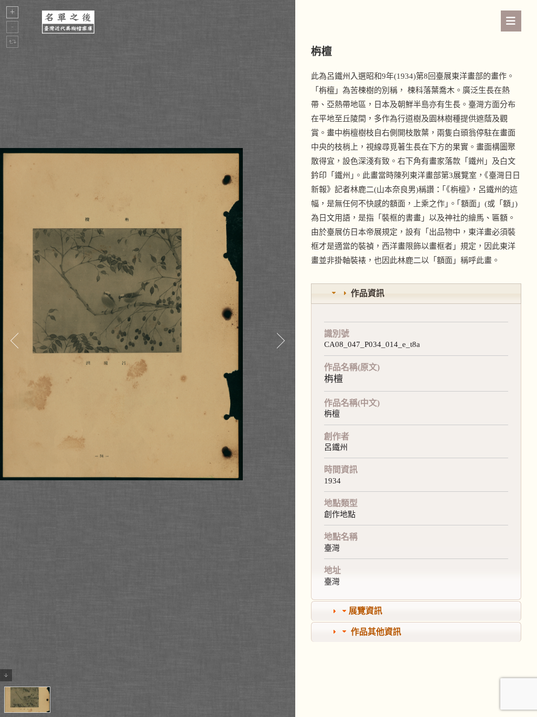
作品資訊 (367, 293)
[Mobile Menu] (511, 21)
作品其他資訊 (376, 631)
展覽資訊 (365, 610)
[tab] (416, 293)
